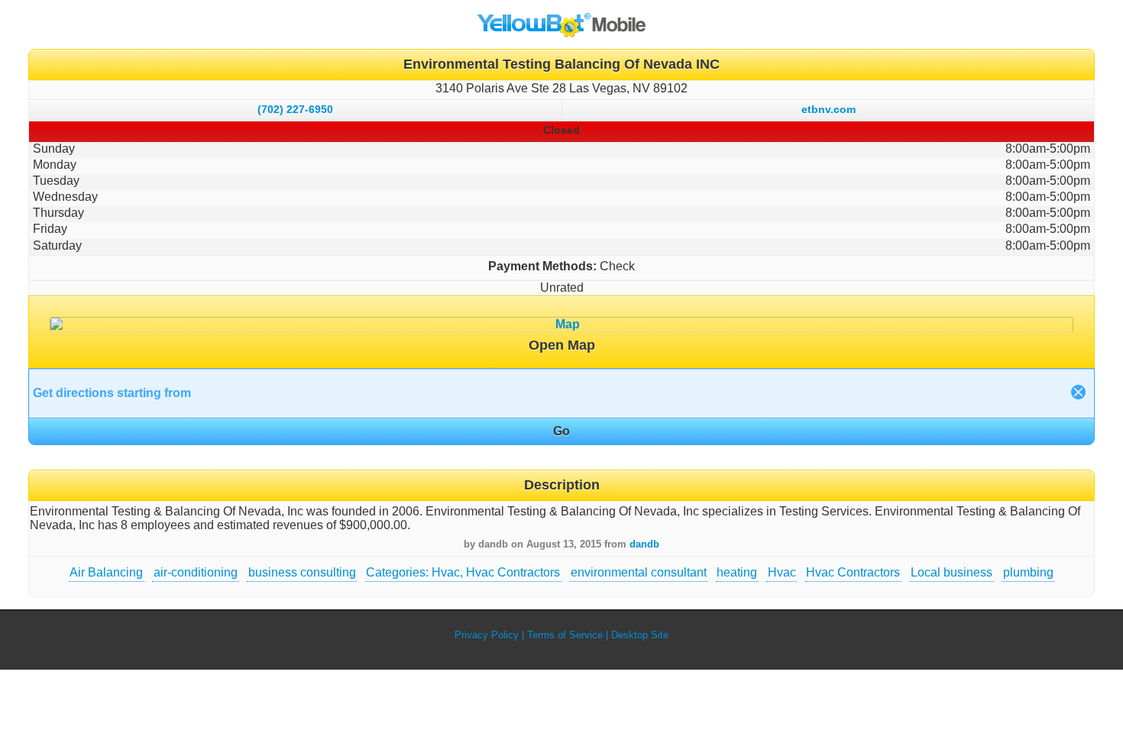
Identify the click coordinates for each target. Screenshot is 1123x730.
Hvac (782, 572)
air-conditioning (196, 572)
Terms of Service (565, 635)
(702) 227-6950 (295, 109)
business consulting (302, 572)
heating (737, 572)
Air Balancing (106, 572)
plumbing (1028, 572)
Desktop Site (639, 635)
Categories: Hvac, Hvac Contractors (463, 572)
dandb (644, 544)
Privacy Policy (487, 635)
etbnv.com (828, 109)
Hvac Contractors (853, 572)
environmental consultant (639, 572)
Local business (951, 572)
